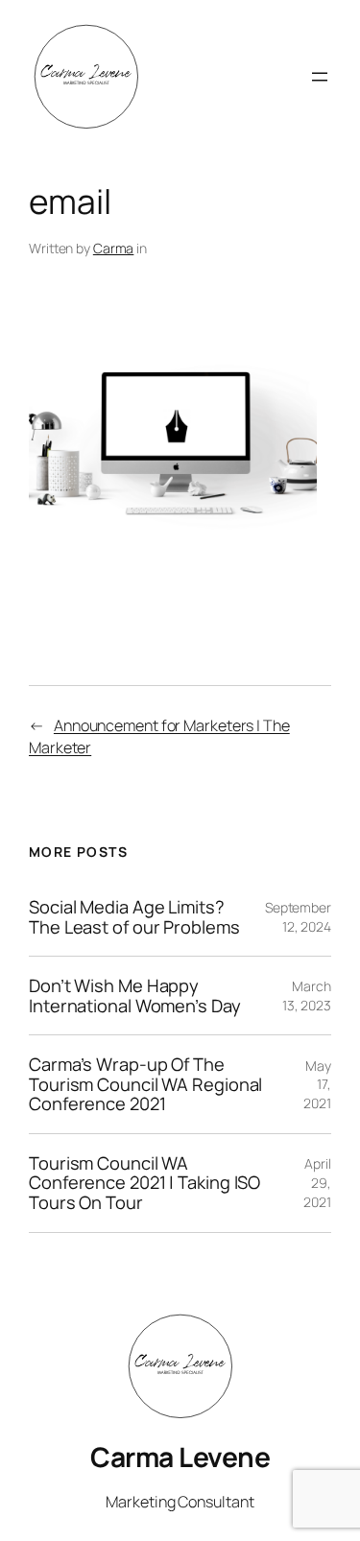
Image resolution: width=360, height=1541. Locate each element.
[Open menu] (319, 76)
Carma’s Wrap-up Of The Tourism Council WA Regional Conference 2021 (145, 1084)
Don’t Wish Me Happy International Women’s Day (135, 995)
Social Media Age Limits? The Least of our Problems (134, 916)
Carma (113, 248)
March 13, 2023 (306, 995)
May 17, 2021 (317, 1084)
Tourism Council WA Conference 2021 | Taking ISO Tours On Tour (144, 1183)
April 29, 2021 (317, 1182)
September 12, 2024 (298, 917)
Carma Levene (180, 1456)
